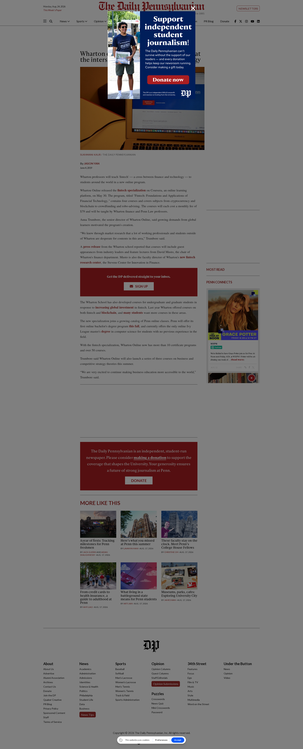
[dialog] (151, 374)
